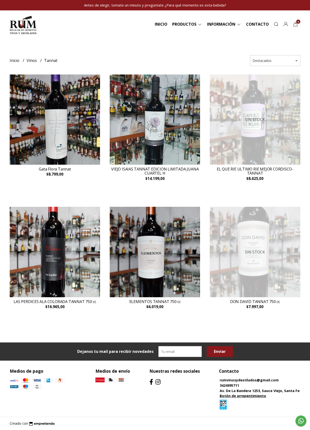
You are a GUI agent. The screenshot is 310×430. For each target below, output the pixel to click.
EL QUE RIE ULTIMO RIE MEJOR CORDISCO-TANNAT (255, 171)
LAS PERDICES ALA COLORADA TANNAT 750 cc (55, 301)
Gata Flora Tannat (55, 169)
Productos (184, 24)
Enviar (220, 351)
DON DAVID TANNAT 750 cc (255, 301)
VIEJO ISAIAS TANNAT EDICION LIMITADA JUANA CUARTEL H (155, 171)
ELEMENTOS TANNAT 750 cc (155, 301)
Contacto (257, 24)
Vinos (32, 60)
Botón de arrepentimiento (243, 395)
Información (221, 24)
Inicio (161, 24)
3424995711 (229, 385)
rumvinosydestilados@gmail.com (249, 380)
